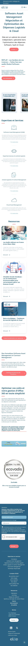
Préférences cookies (12, 635)
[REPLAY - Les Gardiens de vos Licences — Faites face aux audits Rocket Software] (14, 67)
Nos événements (7, 78)
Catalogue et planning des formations (13, 373)
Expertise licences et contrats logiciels (14, 562)
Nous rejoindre (14, 580)
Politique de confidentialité (14, 633)
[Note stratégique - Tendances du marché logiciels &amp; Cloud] (14, 317)
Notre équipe (14, 578)
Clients (14, 601)
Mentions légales (11, 631)
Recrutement (14, 603)
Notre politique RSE (14, 583)
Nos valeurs (14, 581)
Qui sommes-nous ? (14, 576)
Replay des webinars (14, 597)
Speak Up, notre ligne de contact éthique (14, 598)
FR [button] (24, 7)
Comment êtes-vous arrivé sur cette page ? (9, 520)
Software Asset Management (14, 561)
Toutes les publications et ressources (13, 338)
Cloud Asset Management (14, 566)
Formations (14, 559)
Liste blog (14, 595)
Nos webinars (14, 585)
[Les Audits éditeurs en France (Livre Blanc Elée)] (14, 241)
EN (24, 10)
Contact (13, 49)
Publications (14, 593)
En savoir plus (14, 142)
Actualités (14, 605)
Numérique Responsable (14, 568)
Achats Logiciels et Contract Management (14, 564)
